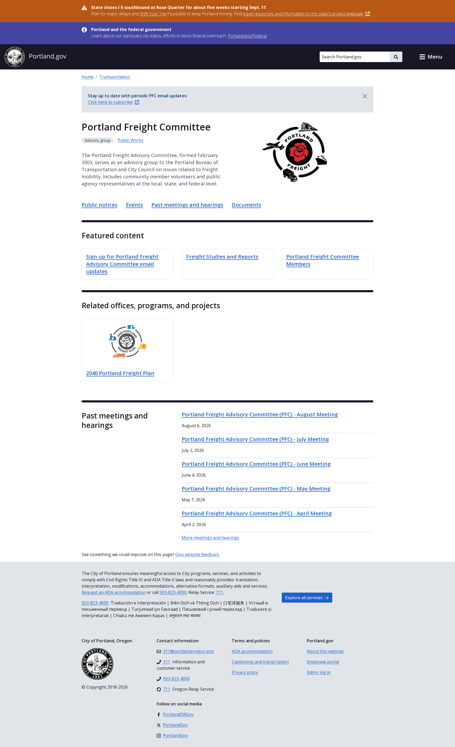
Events (134, 204)
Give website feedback (197, 554)
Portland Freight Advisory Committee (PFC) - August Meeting (260, 414)
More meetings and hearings (210, 538)
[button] (431, 56)
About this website (325, 651)
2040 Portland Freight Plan (120, 373)
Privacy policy (245, 672)
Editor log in (319, 672)
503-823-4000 (173, 592)
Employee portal (323, 662)
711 (219, 592)
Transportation (114, 77)
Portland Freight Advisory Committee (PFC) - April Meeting (257, 513)
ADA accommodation (252, 651)
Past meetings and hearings (187, 204)
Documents (246, 204)
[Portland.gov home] (35, 56)
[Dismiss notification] (365, 96)
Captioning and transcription (260, 662)
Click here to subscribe (110, 102)
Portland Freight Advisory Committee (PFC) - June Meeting (256, 463)
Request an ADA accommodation (114, 592)
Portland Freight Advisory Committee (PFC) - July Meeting (255, 439)
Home (87, 77)
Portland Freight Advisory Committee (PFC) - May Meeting (256, 488)
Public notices (99, 204)
